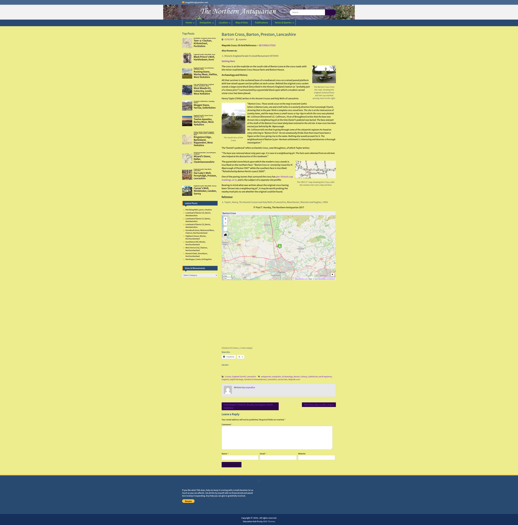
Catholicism (313, 376)
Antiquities (205, 22)
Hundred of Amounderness (255, 379)
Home (189, 22)
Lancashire (251, 376)
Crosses (228, 376)
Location (223, 22)
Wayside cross (294, 379)
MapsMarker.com (301, 279)
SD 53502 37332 (267, 45)
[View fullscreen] (225, 229)
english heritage (236, 379)
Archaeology (287, 376)
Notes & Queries (283, 22)
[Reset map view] (225, 235)
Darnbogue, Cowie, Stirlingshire (198, 259)
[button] (280, 246)
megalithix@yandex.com (196, 2)
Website (302, 453)
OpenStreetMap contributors (324, 279)
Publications (261, 22)
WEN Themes (269, 521)
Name (225, 453)
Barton (297, 376)
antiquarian (266, 376)
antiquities (276, 376)
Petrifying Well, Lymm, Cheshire (198, 210)
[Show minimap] (332, 274)
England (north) (239, 376)
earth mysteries (325, 376)
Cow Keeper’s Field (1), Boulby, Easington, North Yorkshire (248, 406)
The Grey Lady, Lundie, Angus (319, 404)
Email (263, 453)
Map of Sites (241, 22)
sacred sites (282, 379)
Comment (227, 424)
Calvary (304, 376)
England (225, 379)
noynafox (242, 39)
